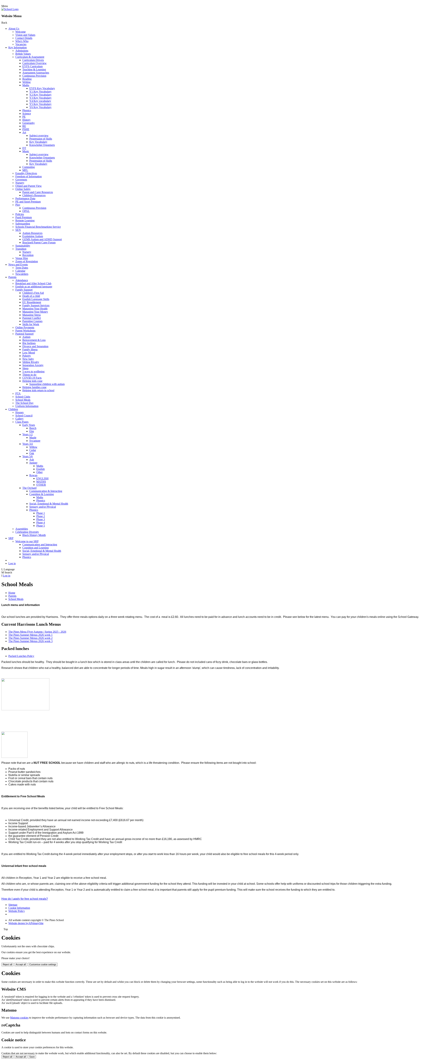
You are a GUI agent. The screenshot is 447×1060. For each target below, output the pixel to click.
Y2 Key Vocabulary (40, 94)
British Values (23, 53)
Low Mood (28, 352)
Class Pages (21, 421)
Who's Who (21, 41)
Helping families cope (34, 387)
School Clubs (22, 396)
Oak (31, 453)
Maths (25, 85)
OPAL (26, 211)
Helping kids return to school (38, 390)
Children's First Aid (33, 292)
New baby (28, 358)
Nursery (19, 182)
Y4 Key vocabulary (40, 100)
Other (39, 472)
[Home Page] (10, 9)
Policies (19, 214)
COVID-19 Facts (32, 377)
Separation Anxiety (32, 365)
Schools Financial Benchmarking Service (38, 226)
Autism (26, 336)
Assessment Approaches (35, 72)
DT (24, 148)
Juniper (33, 462)
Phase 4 (40, 522)
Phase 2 (40, 516)
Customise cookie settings (42, 964)
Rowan (33, 475)
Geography (28, 122)
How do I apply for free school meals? (24, 898)
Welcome (20, 31)
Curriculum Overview (34, 63)
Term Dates (21, 267)
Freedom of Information (28, 176)
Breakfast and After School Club (33, 283)
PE (24, 116)
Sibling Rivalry (30, 362)
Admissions (21, 50)
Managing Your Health (34, 308)
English (40, 469)
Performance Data (25, 198)
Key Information (17, 47)
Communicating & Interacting (45, 491)
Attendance (21, 280)
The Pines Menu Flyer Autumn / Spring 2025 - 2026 (37, 631)
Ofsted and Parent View (28, 185)
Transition (20, 248)
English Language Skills (35, 299)
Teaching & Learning (34, 69)
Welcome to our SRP (27, 541)
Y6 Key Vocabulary (40, 107)
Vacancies (20, 44)
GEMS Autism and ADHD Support (42, 239)
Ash (31, 459)
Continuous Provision (34, 75)
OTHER (41, 484)
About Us (13, 28)
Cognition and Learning (35, 547)
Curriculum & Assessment (29, 56)
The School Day (24, 402)
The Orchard (29, 487)
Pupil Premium (23, 217)
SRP (10, 538)
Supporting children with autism (47, 384)
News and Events (18, 264)
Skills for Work (30, 324)
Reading (27, 78)
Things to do (29, 374)
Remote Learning (25, 220)
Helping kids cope (32, 380)
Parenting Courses (32, 321)
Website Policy (16, 911)
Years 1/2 (27, 434)
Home (11, 592)
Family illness (30, 349)
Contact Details (23, 38)
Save (32, 1056)
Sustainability (22, 245)
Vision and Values (25, 34)
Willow (33, 446)
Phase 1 (40, 513)
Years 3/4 (27, 443)
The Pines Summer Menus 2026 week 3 (30, 641)
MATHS (41, 481)
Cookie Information (19, 907)
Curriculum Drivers (33, 60)
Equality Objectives (26, 173)
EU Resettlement (31, 302)
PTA (18, 393)
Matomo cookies (19, 1017)
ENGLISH (42, 478)
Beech (32, 428)
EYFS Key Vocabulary (42, 88)
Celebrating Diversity (27, 531)
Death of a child (31, 295)
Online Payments (24, 327)
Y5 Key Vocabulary (40, 104)
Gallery (19, 418)
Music (25, 151)
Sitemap (12, 904)
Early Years (28, 424)
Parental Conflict (31, 318)
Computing (28, 167)
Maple (32, 437)
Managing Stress (31, 314)
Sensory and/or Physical (42, 506)
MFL (25, 170)
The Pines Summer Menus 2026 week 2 (30, 638)
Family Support (23, 289)
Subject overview (39, 135)
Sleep (25, 368)
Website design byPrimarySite (25, 923)
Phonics (26, 110)
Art (24, 132)
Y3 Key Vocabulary (40, 97)
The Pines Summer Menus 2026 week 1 (30, 634)
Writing (26, 82)
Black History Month (34, 535)
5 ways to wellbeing (33, 371)
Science (26, 113)
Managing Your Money (35, 311)
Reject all (7, 964)
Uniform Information (26, 406)
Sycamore (34, 440)
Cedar (32, 450)
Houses (19, 412)
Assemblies (21, 528)
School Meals (22, 399)
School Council (23, 415)
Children (13, 409)
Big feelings (29, 343)
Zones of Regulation (26, 261)
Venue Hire (21, 258)
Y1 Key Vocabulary (40, 91)
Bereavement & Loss (34, 340)
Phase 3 (40, 519)
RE (24, 126)
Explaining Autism (32, 236)
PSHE (25, 129)
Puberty (26, 355)
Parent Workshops (25, 330)
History (26, 119)
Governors (21, 179)
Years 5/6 (27, 456)
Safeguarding (22, 223)
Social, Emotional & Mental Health (48, 503)
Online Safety (23, 189)
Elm (31, 431)
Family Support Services (35, 305)
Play (17, 204)
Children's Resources (34, 195)
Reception (28, 255)
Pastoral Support (24, 333)
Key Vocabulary (38, 141)
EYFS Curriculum (32, 66)
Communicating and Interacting (39, 544)
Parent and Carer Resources (37, 192)
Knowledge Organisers (42, 144)
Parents (12, 277)
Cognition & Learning (41, 494)
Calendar (20, 270)
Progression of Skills (40, 138)
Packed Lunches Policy (21, 656)
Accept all (21, 964)
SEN (18, 229)
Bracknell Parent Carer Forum (39, 242)
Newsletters (21, 273)
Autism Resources (32, 233)
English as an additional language (33, 286)
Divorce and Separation (35, 346)
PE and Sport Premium (28, 201)
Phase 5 (40, 525)
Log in (12, 563)
